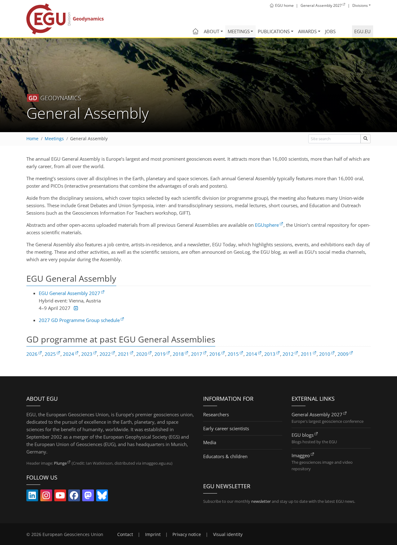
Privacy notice (186, 534)
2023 (86, 354)
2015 (233, 354)
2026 (32, 354)
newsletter (261, 501)
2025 (50, 354)
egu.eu (362, 31)
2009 (343, 354)
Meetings (239, 31)
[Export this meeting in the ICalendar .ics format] (75, 308)
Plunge (60, 463)
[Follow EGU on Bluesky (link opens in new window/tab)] (102, 497)
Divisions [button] (360, 5)
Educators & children (225, 456)
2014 (251, 354)
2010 (324, 354)
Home (32, 138)
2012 (288, 354)
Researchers (216, 414)
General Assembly (89, 138)
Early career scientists (226, 428)
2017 (196, 354)
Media (209, 442)
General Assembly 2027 (317, 414)
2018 (178, 354)
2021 (123, 354)
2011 (306, 354)
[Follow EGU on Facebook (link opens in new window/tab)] (74, 497)
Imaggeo (301, 455)
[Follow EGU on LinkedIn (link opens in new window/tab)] (32, 497)
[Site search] (365, 138)
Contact (125, 534)
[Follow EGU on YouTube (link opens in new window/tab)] (60, 497)
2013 (269, 354)
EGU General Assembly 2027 (69, 293)
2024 (68, 354)
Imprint (153, 534)
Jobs (330, 31)
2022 (105, 354)
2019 (160, 354)
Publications (274, 31)
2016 (215, 354)
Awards (307, 31)
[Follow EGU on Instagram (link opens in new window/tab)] (46, 497)
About (211, 31)
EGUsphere (267, 225)
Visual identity (228, 534)
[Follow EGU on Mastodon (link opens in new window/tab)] (88, 497)
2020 (141, 354)
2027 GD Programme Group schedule (79, 320)
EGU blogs (303, 435)
